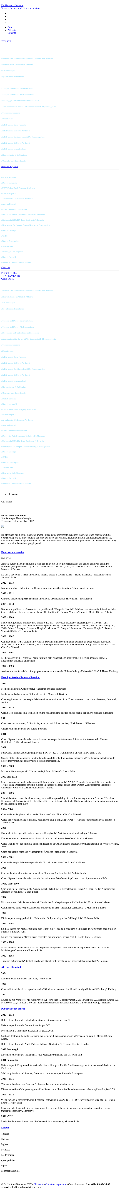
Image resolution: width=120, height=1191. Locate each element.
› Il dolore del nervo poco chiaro (16, 262)
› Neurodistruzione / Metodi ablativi (17, 64)
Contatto (12, 32)
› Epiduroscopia (8, 70)
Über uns (5, 267)
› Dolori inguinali (9, 183)
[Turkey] (9, 19)
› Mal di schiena (8, 177)
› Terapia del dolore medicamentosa (17, 95)
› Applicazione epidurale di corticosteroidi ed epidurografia (28, 107)
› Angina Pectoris (8, 204)
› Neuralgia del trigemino (13, 252)
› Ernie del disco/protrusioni (14, 209)
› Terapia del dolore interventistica (17, 88)
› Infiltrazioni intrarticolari (13, 149)
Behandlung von (9, 166)
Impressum (61, 1184)
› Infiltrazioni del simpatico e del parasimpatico (23, 137)
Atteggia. (12, 30)
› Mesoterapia (7, 119)
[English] (9, 16)
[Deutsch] (9, 13)
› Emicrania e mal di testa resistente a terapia (22, 220)
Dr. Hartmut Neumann (20, 7)
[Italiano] (9, 21)
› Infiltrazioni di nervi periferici (15, 131)
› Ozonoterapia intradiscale (13, 161)
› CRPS (4, 236)
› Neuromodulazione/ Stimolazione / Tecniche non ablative (27, 58)
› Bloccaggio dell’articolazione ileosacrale (20, 100)
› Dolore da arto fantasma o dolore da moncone (23, 214)
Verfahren (6, 41)
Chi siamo (38, 1184)
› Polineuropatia (8, 193)
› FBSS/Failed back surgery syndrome (18, 188)
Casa (10, 27)
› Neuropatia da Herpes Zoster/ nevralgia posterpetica (25, 225)
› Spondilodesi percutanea (12, 76)
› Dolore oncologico (10, 241)
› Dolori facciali (8, 257)
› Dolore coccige (8, 230)
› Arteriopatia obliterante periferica (17, 199)
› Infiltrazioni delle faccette (13, 125)
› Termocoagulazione (10, 113)
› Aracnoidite (7, 246)
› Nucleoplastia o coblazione (14, 155)
